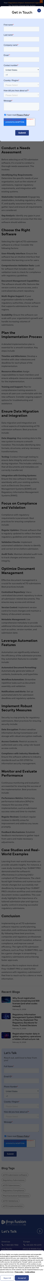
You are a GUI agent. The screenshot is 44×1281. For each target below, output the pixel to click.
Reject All (7, 1278)
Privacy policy (19, 1271)
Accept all (22, 1278)
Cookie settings (30, 1271)
